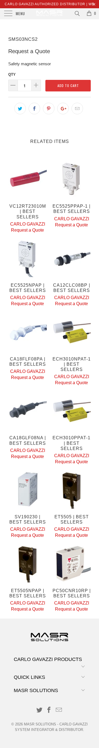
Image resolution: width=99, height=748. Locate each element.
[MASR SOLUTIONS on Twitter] (39, 710)
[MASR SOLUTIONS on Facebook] (49, 710)
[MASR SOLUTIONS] (49, 13)
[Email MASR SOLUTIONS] (59, 710)
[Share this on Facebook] (34, 108)
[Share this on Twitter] (20, 108)
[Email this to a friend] (77, 108)
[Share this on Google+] (63, 108)
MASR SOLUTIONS (40, 724)
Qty (12, 74)
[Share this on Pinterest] (48, 108)
